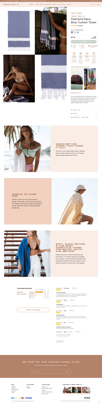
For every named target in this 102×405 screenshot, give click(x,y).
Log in (28, 386)
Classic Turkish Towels (47, 388)
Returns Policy (15, 389)
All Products (44, 386)
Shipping (14, 387)
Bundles (44, 390)
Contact (13, 386)
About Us (14, 391)
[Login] (95, 4)
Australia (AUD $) (94, 0)
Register (29, 387)
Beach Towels (45, 393)
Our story (65, 393)
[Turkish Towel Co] (11, 4)
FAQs (13, 392)
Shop (31, 4)
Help (69, 4)
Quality (63, 4)
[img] (60, 288)
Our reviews (85, 393)
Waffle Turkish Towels (47, 392)
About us (55, 4)
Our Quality (75, 393)
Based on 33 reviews (21, 293)
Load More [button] (59, 341)
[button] (98, 4)
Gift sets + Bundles (43, 4)
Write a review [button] (33, 310)
